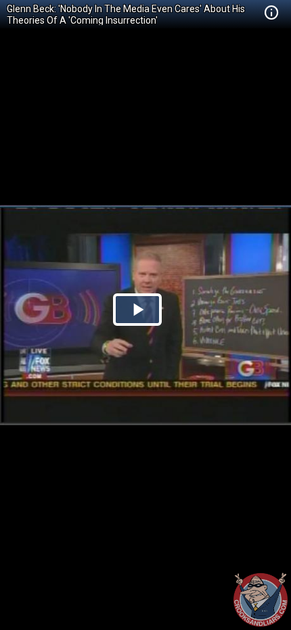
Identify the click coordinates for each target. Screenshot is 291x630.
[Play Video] (137, 309)
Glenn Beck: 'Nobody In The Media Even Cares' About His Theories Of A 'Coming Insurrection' (126, 14)
